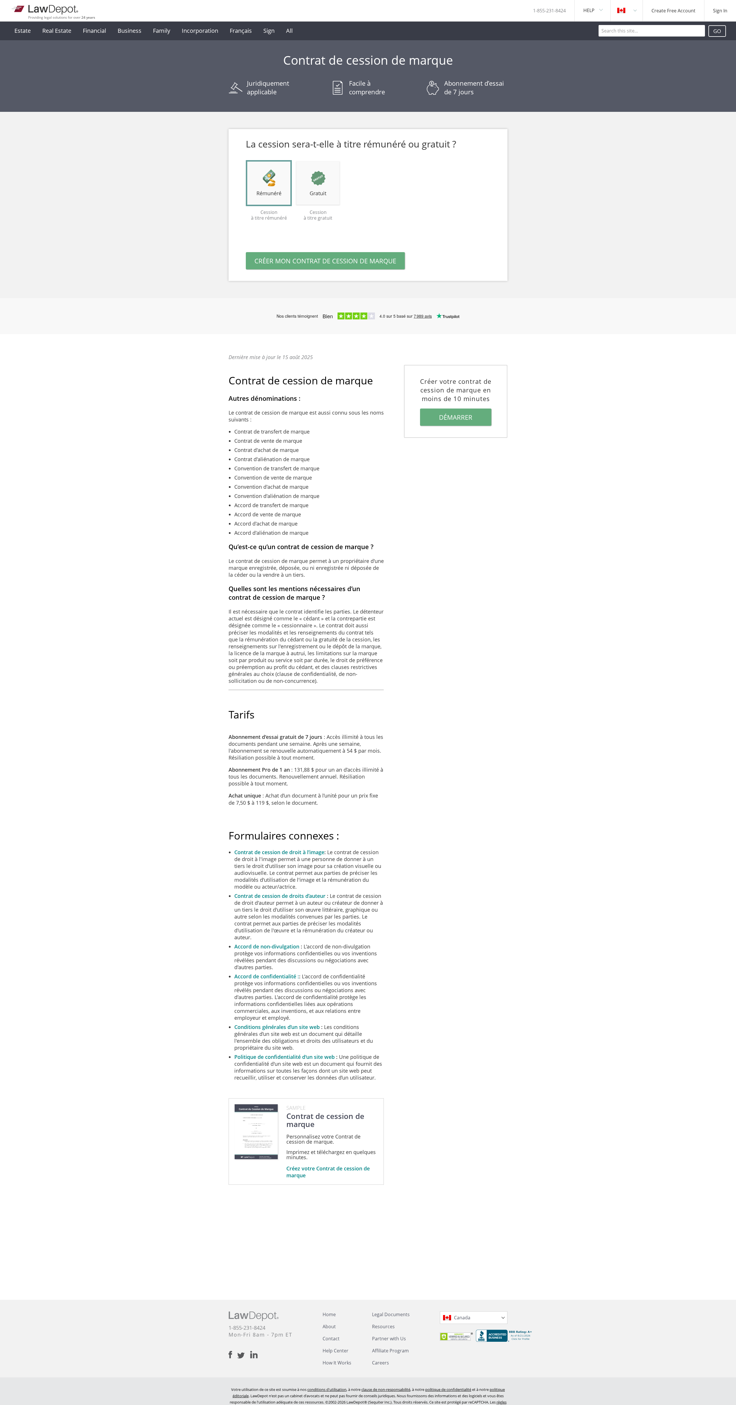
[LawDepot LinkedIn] (254, 1354)
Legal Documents (391, 1314)
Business (129, 30)
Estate (22, 30)
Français (241, 30)
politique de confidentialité (448, 1389)
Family (161, 30)
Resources (383, 1326)
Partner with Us (389, 1338)
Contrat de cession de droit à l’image (279, 852)
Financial (94, 30)
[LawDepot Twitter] (243, 1355)
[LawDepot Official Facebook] (233, 1354)
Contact (331, 1338)
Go (717, 31)
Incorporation (200, 30)
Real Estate (56, 30)
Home (329, 1314)
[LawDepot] (45, 8)
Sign (269, 30)
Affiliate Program (390, 1351)
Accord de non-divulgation (267, 946)
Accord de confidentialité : (266, 976)
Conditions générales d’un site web (277, 1026)
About (329, 1326)
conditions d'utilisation (326, 1389)
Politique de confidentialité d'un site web (285, 1056)
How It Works (337, 1363)
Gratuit (318, 193)
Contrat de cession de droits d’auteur (280, 895)
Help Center (335, 1351)
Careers (380, 1363)
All (289, 30)
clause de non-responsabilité (385, 1389)
